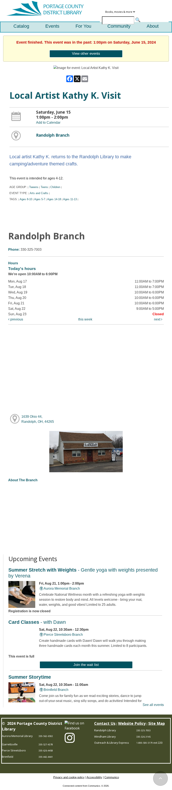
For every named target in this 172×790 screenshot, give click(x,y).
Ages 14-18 (54, 199)
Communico (111, 777)
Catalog (21, 26)
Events (52, 26)
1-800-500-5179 (144, 742)
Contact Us (104, 723)
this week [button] (85, 319)
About (153, 26)
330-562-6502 (46, 736)
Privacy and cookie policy (69, 777)
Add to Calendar (48, 122)
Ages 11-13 (70, 199)
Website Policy (132, 723)
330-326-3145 (143, 736)
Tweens (33, 187)
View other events (86, 53)
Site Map (156, 723)
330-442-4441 (46, 756)
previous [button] (16, 319)
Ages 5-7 (39, 199)
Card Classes (37, 622)
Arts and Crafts (39, 193)
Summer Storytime (29, 677)
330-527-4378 (46, 744)
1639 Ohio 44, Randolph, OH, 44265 (37, 419)
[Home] (43, 11)
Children (55, 187)
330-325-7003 (143, 730)
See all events (153, 705)
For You (83, 26)
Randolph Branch (52, 135)
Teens (44, 187)
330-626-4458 (46, 750)
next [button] (157, 319)
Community (118, 26)
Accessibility (94, 777)
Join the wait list (86, 665)
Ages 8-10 (26, 199)
